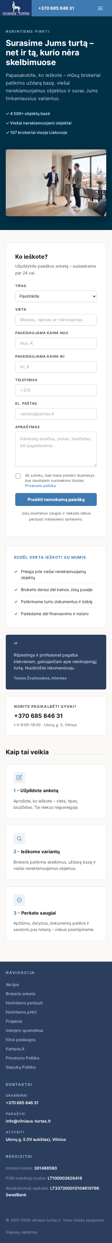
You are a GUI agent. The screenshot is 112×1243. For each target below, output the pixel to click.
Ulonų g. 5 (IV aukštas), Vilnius (36, 1139)
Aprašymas (27, 427)
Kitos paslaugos (20, 1039)
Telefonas (26, 380)
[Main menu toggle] (100, 8)
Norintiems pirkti (21, 1012)
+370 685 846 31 (56, 8)
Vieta (20, 309)
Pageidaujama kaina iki (40, 356)
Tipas (20, 286)
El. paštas (26, 403)
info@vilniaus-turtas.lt (28, 1121)
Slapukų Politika (21, 1067)
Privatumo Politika (22, 1057)
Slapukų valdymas (21, 1232)
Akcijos (12, 984)
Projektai (14, 1021)
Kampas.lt (15, 1048)
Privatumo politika (40, 486)
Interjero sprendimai (24, 1030)
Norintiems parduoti (24, 1002)
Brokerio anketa (20, 993)
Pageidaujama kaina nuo (41, 333)
